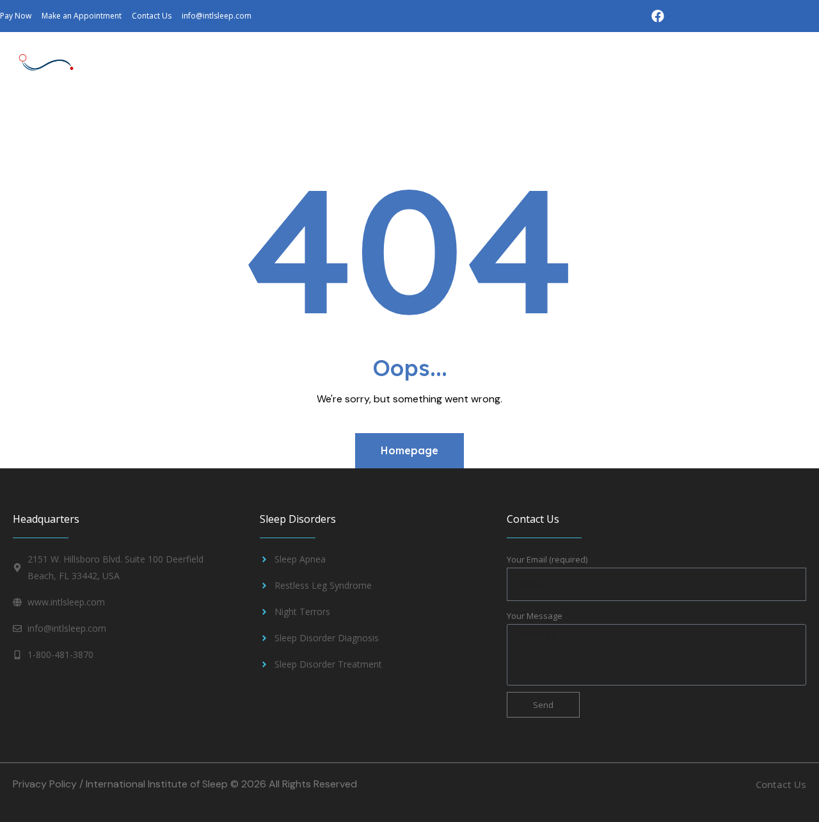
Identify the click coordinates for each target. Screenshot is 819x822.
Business (460, 119)
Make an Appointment (726, 119)
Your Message (534, 615)
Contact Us (610, 119)
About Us (114, 119)
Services (383, 119)
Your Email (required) (547, 559)
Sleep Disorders (195, 119)
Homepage (409, 450)
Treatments (297, 119)
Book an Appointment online (441, 148)
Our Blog (540, 119)
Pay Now (332, 148)
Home (55, 119)
